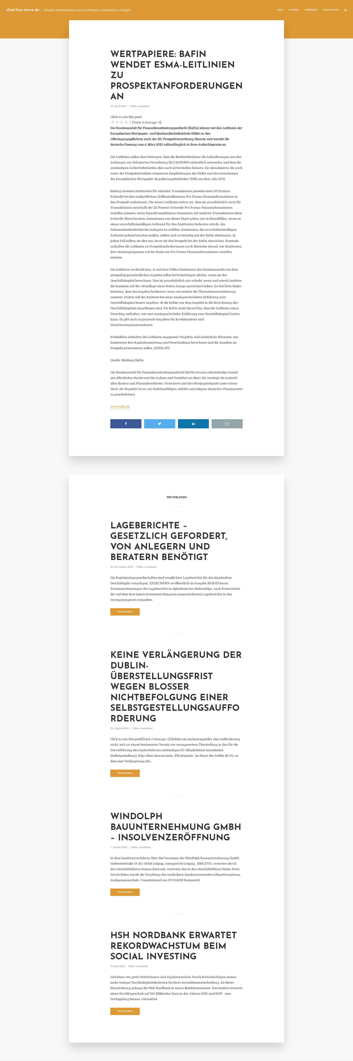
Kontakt (294, 10)
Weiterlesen (125, 612)
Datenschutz (331, 10)
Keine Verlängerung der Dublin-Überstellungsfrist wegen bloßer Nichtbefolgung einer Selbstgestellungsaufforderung (176, 687)
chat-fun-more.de (22, 10)
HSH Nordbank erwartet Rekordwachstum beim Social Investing (173, 947)
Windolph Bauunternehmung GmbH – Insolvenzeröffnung (175, 828)
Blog (280, 10)
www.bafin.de (120, 406)
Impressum (311, 10)
